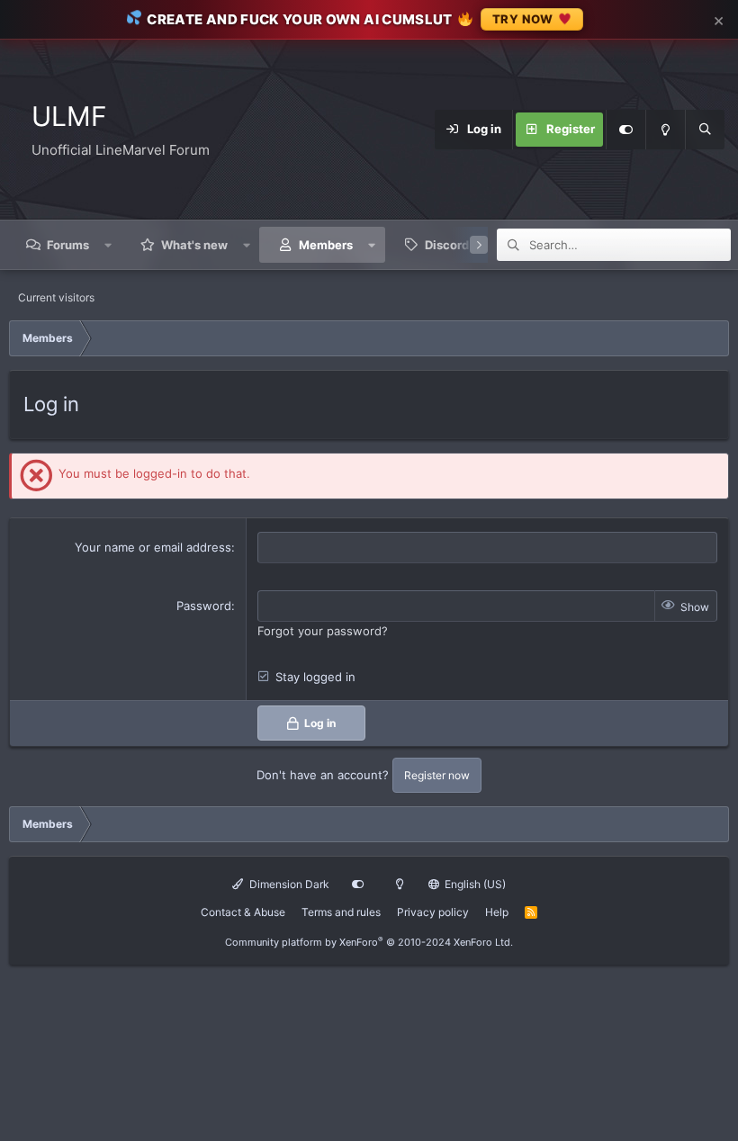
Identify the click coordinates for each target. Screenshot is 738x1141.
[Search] (704, 129)
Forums (68, 245)
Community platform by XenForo (369, 942)
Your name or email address (153, 547)
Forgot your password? (322, 631)
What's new (194, 245)
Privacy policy (433, 912)
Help (496, 912)
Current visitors (56, 297)
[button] (108, 245)
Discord (447, 245)
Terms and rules (341, 912)
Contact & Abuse (243, 912)
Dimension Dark (288, 884)
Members (326, 245)
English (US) (474, 884)
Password (203, 605)
